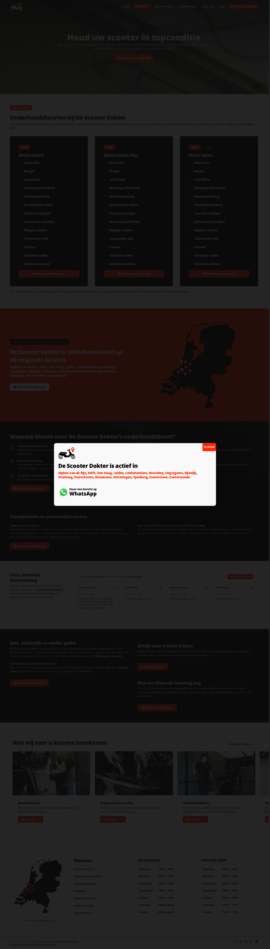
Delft (91, 473)
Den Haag (104, 473)
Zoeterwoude (179, 477)
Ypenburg (140, 477)
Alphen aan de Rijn (72, 473)
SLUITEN (209, 447)
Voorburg (65, 477)
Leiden (118, 473)
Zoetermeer (158, 477)
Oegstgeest (174, 473)
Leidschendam (136, 473)
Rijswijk (190, 473)
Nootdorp (156, 473)
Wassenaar (103, 477)
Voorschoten (83, 477)
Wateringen (122, 477)
